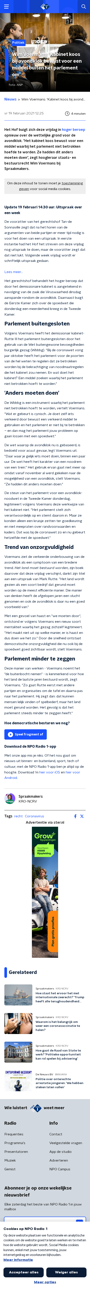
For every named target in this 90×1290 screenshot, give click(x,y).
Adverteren (58, 1160)
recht (18, 816)
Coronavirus (34, 816)
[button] (6, 7)
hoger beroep (73, 129)
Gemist (10, 1169)
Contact (55, 1134)
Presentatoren (16, 1151)
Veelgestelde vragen (65, 1143)
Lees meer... (13, 272)
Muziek (10, 1160)
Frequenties (13, 1134)
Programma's (14, 1143)
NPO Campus (59, 1169)
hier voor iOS (49, 772)
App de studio (60, 1151)
